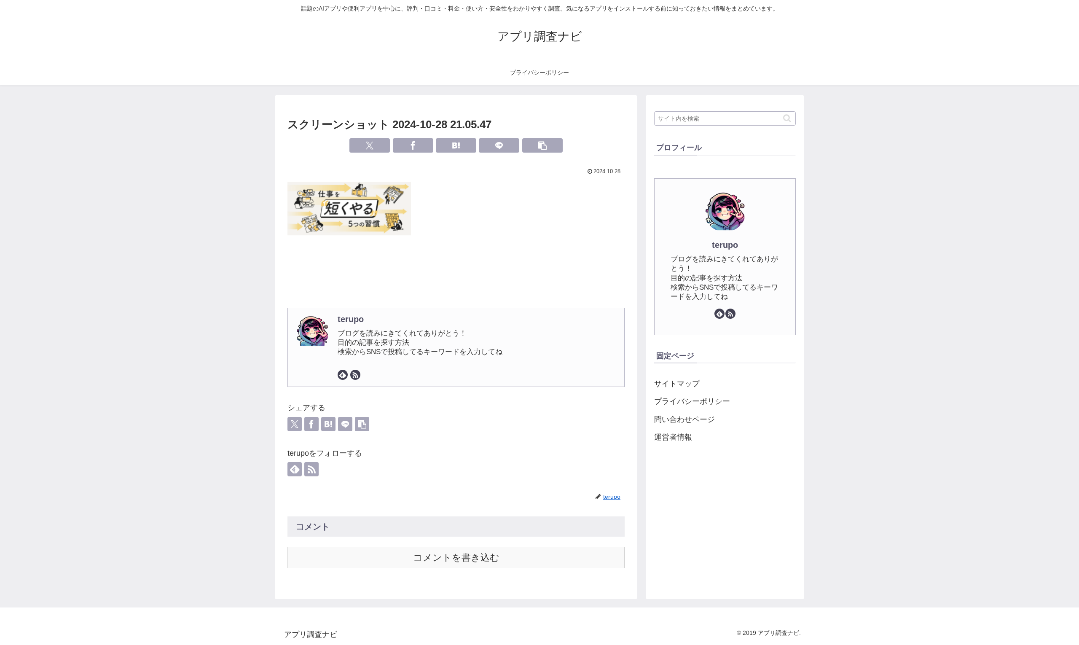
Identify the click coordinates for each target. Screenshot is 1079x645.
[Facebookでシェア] (413, 145)
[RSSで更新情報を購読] (355, 375)
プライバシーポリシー (692, 401)
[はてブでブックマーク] (456, 145)
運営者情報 (673, 437)
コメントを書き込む (456, 557)
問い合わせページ (684, 419)
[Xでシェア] (369, 145)
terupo (351, 319)
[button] (542, 145)
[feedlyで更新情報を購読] (343, 375)
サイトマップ (677, 383)
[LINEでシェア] (499, 145)
